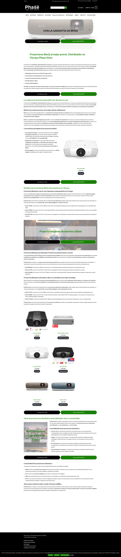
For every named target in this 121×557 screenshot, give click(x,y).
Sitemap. (34, 537)
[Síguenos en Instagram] (25, 1)
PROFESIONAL (69, 15)
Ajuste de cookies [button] (64, 555)
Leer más (81, 173)
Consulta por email (43, 41)
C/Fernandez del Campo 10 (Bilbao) (84, 0)
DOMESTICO (40, 15)
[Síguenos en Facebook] (24, 1)
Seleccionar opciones (63, 337)
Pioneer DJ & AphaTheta (58, 15)
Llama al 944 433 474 (78, 41)
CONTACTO (83, 15)
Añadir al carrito (63, 371)
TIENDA (76, 15)
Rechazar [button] (57, 555)
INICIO (27, 15)
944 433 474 (95, 0)
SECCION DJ (48, 15)
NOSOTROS (33, 15)
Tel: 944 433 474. (28, 537)
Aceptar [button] (50, 555)
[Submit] (65, 7)
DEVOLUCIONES (91, 15)
